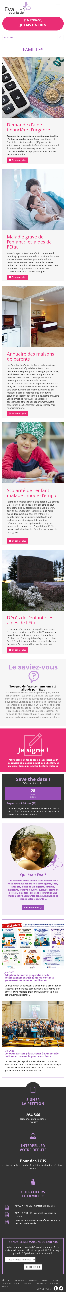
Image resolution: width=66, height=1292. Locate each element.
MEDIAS (56, 1256)
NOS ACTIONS (33, 1256)
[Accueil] (3, 1256)
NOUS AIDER (41, 1259)
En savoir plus (18, 160)
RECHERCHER (33, 1242)
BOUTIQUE (28, 1259)
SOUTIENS (7, 1259)
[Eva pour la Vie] (17, 8)
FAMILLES (46, 1256)
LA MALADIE (20, 1256)
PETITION (17, 1259)
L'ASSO (9, 1256)
